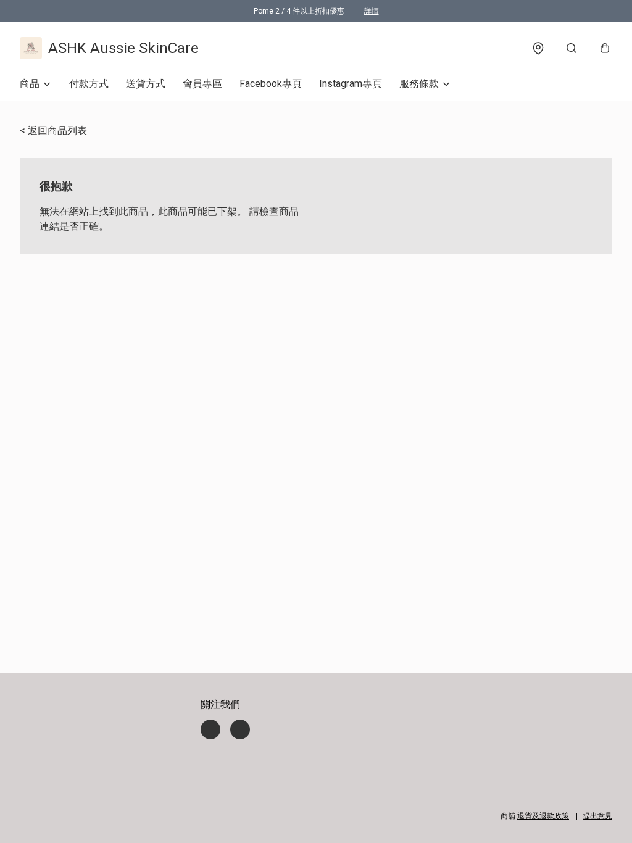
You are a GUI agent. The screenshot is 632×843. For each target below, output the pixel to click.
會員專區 (202, 83)
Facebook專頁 (270, 83)
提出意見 (597, 816)
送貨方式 (145, 83)
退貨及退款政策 (543, 816)
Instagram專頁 (350, 83)
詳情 (371, 11)
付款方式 (89, 83)
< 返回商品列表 (53, 130)
